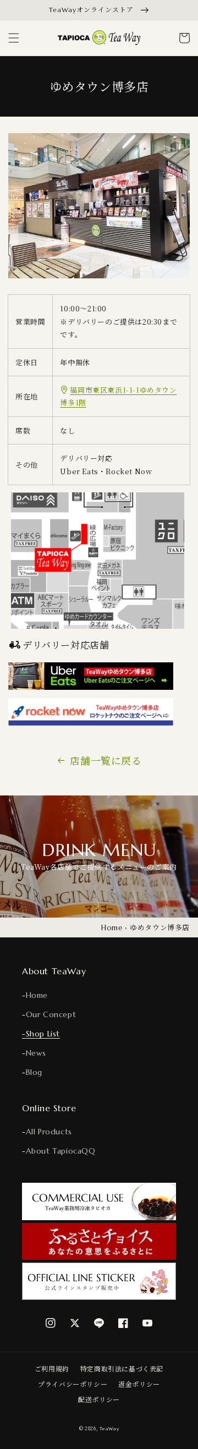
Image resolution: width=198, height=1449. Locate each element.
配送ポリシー (99, 1399)
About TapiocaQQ (61, 1151)
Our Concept (51, 1014)
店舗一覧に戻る (105, 760)
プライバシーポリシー (72, 1383)
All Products (49, 1132)
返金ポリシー (139, 1383)
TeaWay (109, 1428)
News (36, 1053)
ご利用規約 (52, 1368)
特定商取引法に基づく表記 (121, 1368)
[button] (14, 38)
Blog (34, 1072)
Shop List (43, 1034)
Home (111, 927)
